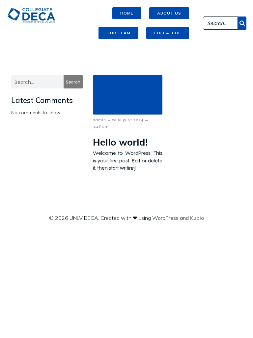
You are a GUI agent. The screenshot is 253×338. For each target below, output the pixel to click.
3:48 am (101, 126)
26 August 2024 (128, 120)
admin (99, 120)
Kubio (197, 218)
